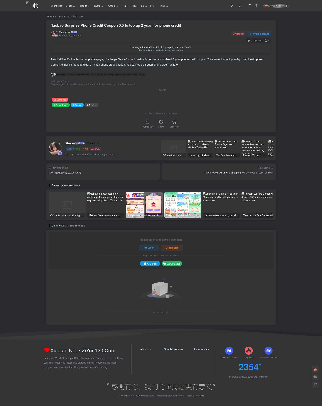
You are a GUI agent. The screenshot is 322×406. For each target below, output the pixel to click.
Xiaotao (63, 32)
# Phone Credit (61, 105)
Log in (151, 247)
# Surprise (91, 105)
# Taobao (77, 105)
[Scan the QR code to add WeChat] (315, 377)
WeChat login (174, 263)
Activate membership (277, 5)
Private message (260, 33)
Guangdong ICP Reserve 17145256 (187, 395)
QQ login (152, 263)
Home (52, 16)
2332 (71, 148)
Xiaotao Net (146, 395)
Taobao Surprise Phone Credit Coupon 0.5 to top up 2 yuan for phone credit (116, 25)
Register (173, 247)
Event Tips (64, 16)
